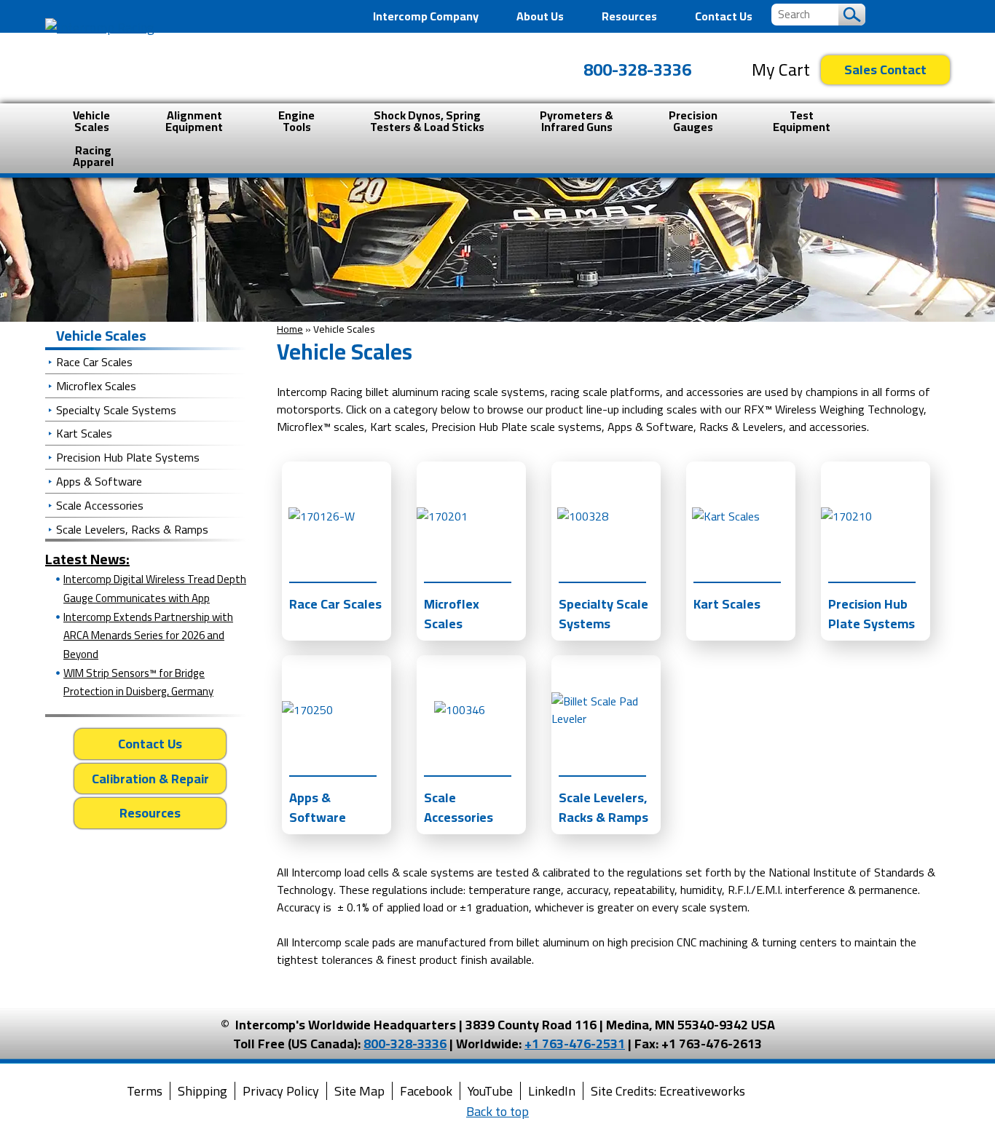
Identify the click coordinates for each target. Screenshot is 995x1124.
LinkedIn (551, 1091)
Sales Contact (885, 70)
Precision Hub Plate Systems (128, 457)
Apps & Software (99, 481)
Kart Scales (84, 433)
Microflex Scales (96, 386)
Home (290, 329)
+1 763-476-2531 (574, 1044)
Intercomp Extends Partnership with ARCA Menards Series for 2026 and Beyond (148, 635)
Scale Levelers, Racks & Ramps (132, 529)
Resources (629, 16)
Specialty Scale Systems (116, 410)
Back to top (497, 1111)
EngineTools (296, 121)
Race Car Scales (94, 362)
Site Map (359, 1091)
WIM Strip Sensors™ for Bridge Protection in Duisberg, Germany (138, 682)
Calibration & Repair (150, 779)
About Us (540, 16)
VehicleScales (91, 121)
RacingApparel (93, 156)
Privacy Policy (281, 1091)
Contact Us (723, 16)
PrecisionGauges (693, 121)
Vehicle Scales (101, 335)
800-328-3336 (637, 69)
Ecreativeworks (702, 1091)
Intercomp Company (426, 16)
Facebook (426, 1091)
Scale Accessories (99, 505)
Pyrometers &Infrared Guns (576, 121)
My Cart (781, 70)
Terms (144, 1091)
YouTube (490, 1091)
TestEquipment (801, 121)
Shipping (202, 1091)
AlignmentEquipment (194, 121)
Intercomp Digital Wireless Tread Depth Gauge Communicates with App (154, 589)
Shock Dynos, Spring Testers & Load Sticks (427, 121)
